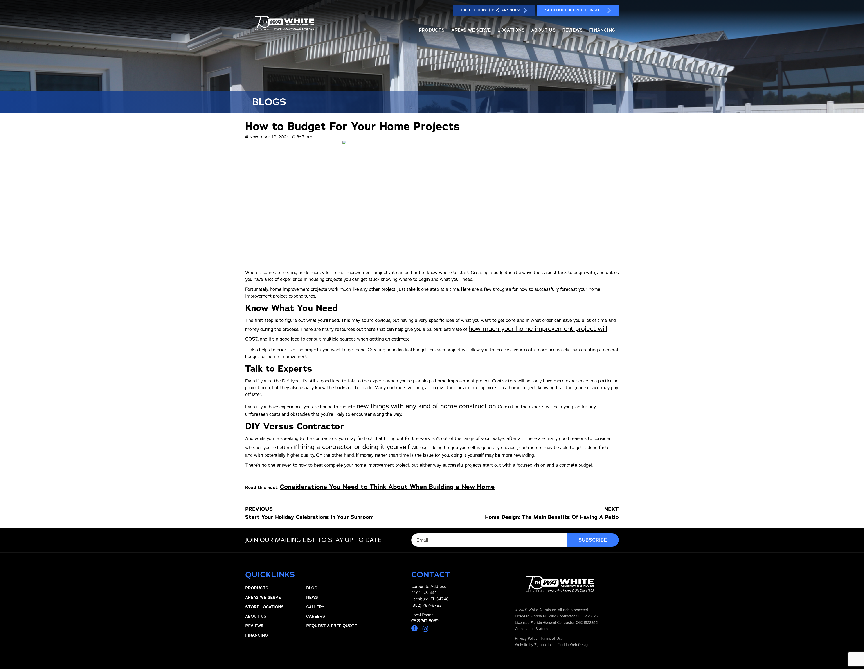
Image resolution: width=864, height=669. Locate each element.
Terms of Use (551, 638)
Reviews (572, 30)
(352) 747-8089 (425, 620)
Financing (602, 30)
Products (432, 30)
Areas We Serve (471, 30)
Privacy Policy (526, 638)
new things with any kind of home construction (426, 406)
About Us (543, 30)
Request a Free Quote (331, 625)
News (312, 597)
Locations (510, 30)
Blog (311, 588)
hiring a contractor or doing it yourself (354, 447)
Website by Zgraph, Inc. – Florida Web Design (552, 644)
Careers (315, 616)
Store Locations (264, 607)
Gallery (315, 607)
